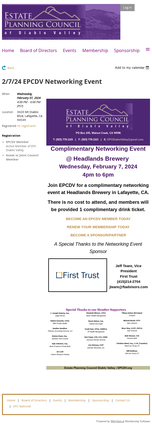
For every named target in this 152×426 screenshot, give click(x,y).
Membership (77, 400)
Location (7, 112)
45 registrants (26, 126)
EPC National (22, 406)
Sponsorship (100, 400)
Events (57, 400)
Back (11, 68)
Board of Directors (34, 400)
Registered (9, 126)
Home (11, 400)
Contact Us (122, 400)
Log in (127, 7)
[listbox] (132, 67)
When (6, 94)
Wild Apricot (117, 421)
